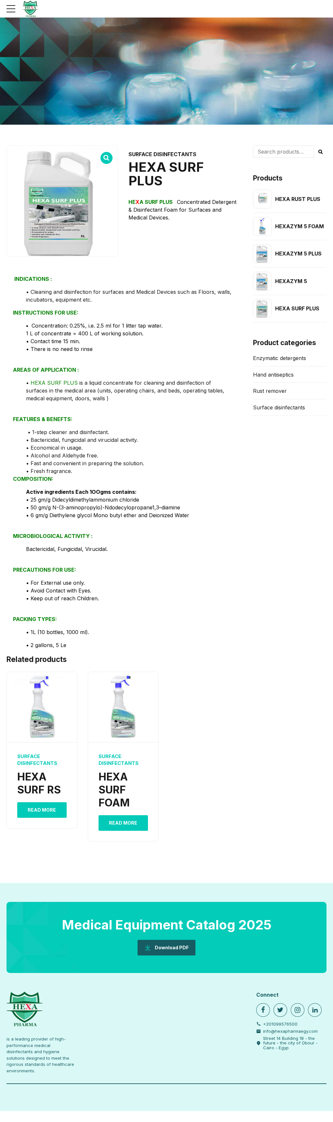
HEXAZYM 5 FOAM (299, 226)
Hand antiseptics (273, 374)
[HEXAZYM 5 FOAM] (262, 226)
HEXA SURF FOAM (114, 789)
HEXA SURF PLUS (297, 308)
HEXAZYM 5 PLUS (298, 253)
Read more (42, 810)
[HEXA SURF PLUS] (262, 308)
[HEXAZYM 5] (262, 281)
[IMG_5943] (123, 707)
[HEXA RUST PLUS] (262, 199)
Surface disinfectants (162, 154)
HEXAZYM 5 (291, 281)
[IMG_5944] (42, 707)
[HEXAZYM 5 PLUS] (262, 253)
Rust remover (270, 391)
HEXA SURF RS (39, 783)
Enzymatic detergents (279, 358)
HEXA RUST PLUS (297, 199)
